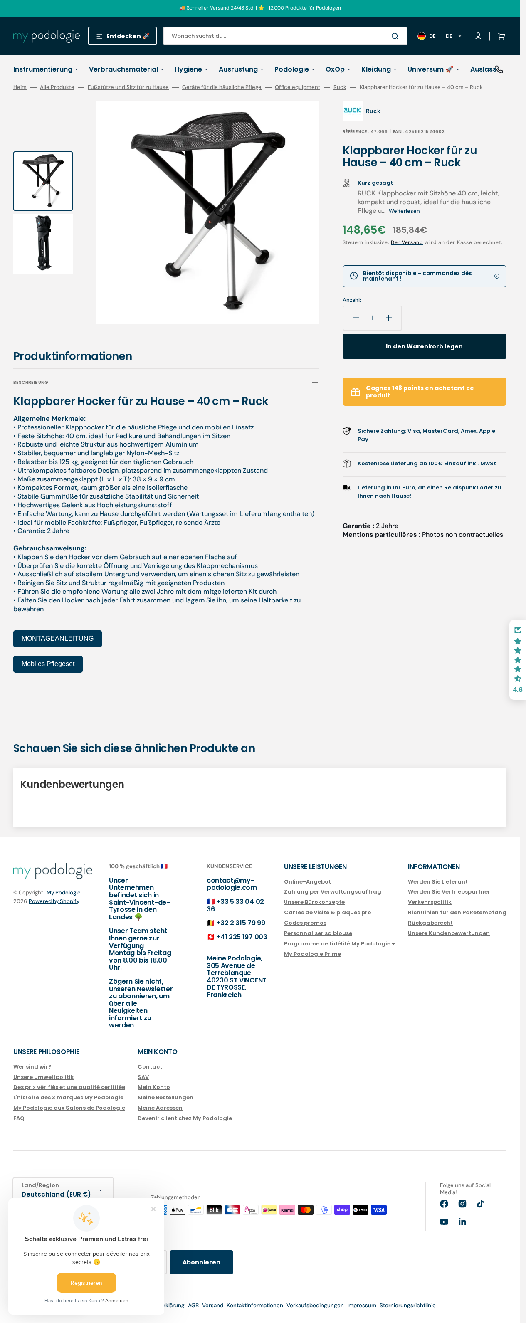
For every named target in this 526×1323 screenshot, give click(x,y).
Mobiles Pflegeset (48, 663)
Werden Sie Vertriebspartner (449, 892)
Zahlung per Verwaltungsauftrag (332, 892)
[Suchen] (396, 36)
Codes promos (305, 923)
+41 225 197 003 (241, 937)
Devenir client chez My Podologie (185, 1118)
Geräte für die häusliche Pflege (222, 87)
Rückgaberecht (430, 923)
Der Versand (407, 242)
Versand (212, 1305)
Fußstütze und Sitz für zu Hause (128, 87)
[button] (500, 36)
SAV (143, 1077)
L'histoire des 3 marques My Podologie (68, 1097)
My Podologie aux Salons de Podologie (69, 1108)
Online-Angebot (307, 882)
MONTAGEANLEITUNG (58, 638)
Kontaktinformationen (255, 1305)
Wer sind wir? (32, 1067)
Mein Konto (154, 1087)
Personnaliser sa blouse (318, 933)
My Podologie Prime (312, 954)
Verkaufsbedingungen (315, 1305)
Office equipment (297, 87)
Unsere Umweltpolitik (43, 1077)
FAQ (19, 1118)
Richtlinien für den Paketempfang (457, 912)
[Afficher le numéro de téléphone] (498, 69)
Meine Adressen (160, 1108)
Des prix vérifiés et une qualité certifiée (69, 1087)
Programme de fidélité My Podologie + (339, 944)
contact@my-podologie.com (232, 884)
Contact (150, 1067)
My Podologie (64, 892)
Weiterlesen (404, 211)
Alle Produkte (57, 87)
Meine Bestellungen (165, 1097)
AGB (193, 1305)
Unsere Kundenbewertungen (449, 933)
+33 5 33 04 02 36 (235, 905)
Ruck (339, 87)
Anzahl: (352, 300)
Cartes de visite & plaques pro (327, 912)
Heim (20, 87)
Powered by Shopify (54, 901)
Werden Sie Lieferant (438, 882)
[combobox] (285, 36)
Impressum (361, 1305)
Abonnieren (201, 1262)
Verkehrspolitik (430, 902)
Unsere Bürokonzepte (314, 902)
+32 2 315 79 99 (240, 923)
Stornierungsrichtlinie (408, 1305)
